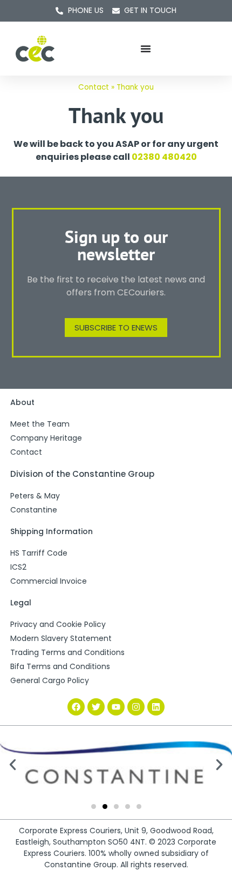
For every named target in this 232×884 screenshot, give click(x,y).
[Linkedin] (156, 707)
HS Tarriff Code (38, 553)
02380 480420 (164, 157)
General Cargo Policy (49, 680)
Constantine (33, 509)
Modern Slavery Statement (61, 638)
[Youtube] (116, 707)
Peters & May (35, 495)
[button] (12, 764)
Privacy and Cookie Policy (58, 624)
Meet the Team (40, 424)
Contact (93, 87)
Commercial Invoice (48, 581)
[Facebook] (76, 707)
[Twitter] (96, 707)
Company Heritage (46, 438)
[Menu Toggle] (145, 48)
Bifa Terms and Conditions (60, 666)
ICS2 (18, 567)
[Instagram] (136, 707)
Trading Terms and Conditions (67, 652)
